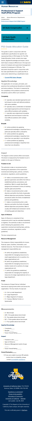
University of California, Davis (12, 386)
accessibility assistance (18, 360)
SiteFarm (24, 410)
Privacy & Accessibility (15, 394)
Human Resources (9, 6)
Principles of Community (15, 396)
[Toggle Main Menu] (2, 2)
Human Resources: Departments (16, 17)
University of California (12, 399)
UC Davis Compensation (12, 27)
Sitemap (23, 399)
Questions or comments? (15, 392)
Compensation (5, 19)
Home (3, 17)
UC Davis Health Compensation (9, 38)
